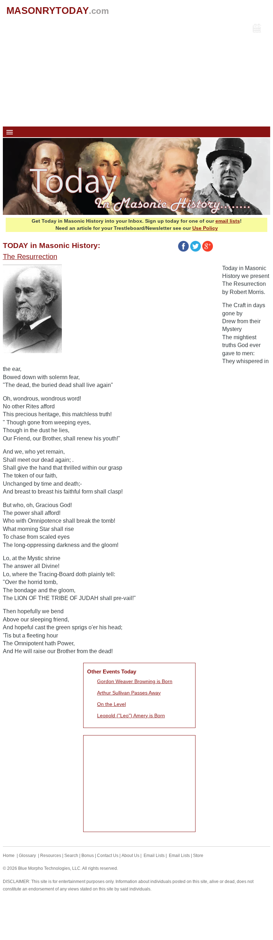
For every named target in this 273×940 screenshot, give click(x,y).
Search (71, 855)
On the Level (111, 704)
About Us (130, 855)
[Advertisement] (137, 73)
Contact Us (107, 855)
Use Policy (205, 228)
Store (198, 855)
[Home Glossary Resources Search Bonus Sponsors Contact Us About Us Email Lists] (137, 131)
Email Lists (154, 855)
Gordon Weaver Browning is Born (134, 681)
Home (9, 855)
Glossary (27, 855)
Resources (50, 855)
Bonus (87, 855)
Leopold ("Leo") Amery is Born (131, 715)
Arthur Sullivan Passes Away (129, 693)
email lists (227, 221)
